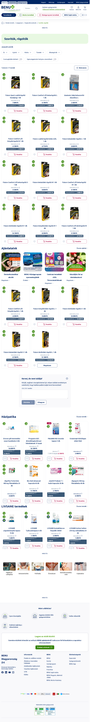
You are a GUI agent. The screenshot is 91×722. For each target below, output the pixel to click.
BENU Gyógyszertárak (82, 2)
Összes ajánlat (81, 248)
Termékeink (7, 15)
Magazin (43, 2)
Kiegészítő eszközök (30, 23)
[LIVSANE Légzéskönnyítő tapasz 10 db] (12, 518)
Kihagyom (41, 402)
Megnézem (4, 280)
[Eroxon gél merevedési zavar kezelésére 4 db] (12, 428)
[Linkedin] (6, 673)
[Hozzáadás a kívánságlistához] (5, 111)
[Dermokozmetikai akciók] (10, 262)
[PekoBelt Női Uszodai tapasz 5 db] (56, 428)
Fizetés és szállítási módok (32, 658)
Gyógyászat (19, 23)
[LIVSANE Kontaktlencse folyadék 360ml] (56, 518)
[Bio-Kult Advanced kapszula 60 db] (34, 471)
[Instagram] (13, 673)
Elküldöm (27, 402)
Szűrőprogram (61, 2)
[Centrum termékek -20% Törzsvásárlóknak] (54, 262)
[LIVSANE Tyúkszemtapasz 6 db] (34, 518)
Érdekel (25, 280)
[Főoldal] (2, 23)
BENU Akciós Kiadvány (54, 680)
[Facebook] (2, 673)
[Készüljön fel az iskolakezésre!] (76, 262)
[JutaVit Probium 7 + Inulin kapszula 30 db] (56, 471)
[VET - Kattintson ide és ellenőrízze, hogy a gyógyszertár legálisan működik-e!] (50, 711)
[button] (5, 52)
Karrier (49, 661)
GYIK (25, 672)
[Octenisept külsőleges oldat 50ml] (78, 428)
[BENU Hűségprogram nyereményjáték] (32, 262)
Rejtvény (49, 667)
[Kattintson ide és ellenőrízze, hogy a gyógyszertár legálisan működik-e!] (39, 711)
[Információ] (19, 100)
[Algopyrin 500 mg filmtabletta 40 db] (78, 471)
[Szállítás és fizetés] (23, 694)
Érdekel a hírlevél (43, 647)
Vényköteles (12, 2)
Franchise (50, 669)
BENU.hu (4, 2)
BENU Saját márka (52, 672)
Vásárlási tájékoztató (31, 669)
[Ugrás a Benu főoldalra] (10, 8)
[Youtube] (10, 673)
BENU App (51, 2)
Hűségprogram (22, 2)
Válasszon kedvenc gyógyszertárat (53, 9)
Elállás (26, 674)
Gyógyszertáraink (75, 661)
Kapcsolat (70, 2)
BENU (48, 658)
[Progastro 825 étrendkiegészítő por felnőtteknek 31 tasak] (34, 428)
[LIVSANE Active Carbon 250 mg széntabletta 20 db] (78, 518)
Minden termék (10, 23)
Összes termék (81, 416)
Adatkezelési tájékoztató (32, 666)
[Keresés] (36, 8)
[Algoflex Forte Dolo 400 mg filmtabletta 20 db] (12, 471)
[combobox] (81, 68)
